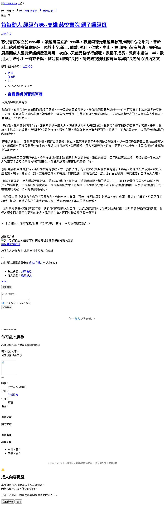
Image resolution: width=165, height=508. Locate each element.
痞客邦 (33, 262)
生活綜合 (28, 66)
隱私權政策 (100, 463)
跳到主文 (6, 33)
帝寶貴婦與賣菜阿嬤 (25, 94)
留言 (40, 262)
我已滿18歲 (8, 501)
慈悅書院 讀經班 (10, 244)
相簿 (10, 73)
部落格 (11, 76)
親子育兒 (26, 271)
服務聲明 (113, 463)
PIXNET (58, 463)
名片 (10, 80)
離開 (18, 501)
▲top (4, 281)
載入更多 (7, 287)
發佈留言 (7, 307)
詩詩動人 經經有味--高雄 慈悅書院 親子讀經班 (54, 25)
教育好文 (26, 275)
